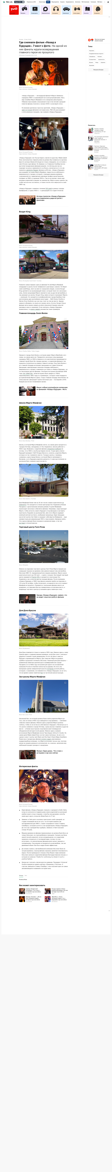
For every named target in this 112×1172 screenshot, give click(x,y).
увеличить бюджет (32, 170)
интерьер (50, 668)
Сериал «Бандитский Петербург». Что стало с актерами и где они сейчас (33, 890)
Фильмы (21, 39)
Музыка (96, 169)
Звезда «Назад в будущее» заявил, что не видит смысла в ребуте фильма (51, 596)
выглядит (22, 523)
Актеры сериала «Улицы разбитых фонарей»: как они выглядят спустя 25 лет (60, 890)
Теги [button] (26, 875)
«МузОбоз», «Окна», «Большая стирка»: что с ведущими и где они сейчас (59, 898)
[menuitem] (31, 2)
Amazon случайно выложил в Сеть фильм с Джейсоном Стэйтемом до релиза (101, 158)
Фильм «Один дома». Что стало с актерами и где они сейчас (49, 752)
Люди (53, 893)
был (41, 672)
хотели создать (46, 739)
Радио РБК (18, 2)
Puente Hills (36, 577)
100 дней (49, 188)
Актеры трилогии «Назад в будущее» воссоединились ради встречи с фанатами (51, 198)
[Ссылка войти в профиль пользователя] (108, 2)
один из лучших (27, 110)
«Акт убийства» (28, 373)
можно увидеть (35, 309)
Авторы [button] (21, 875)
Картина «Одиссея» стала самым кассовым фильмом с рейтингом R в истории (101, 148)
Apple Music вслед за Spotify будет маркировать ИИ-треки (100, 166)
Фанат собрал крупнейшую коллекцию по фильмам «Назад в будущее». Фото (52, 388)
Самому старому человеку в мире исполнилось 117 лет (100, 130)
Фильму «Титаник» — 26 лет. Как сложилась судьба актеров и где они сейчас (33, 898)
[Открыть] (21, 2)
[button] (43, 133)
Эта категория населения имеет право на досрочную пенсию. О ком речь (101, 139)
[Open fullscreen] (65, 120)
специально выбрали (54, 449)
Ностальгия (29, 893)
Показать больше (98, 69)
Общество (97, 133)
